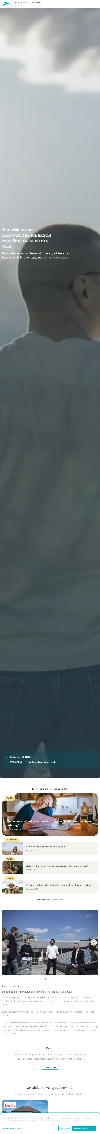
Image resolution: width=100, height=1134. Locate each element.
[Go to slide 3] (50, 979)
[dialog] (50, 1123)
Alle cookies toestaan (84, 1128)
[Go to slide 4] (52, 979)
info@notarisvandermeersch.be (42, 762)
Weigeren (65, 1128)
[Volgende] (94, 942)
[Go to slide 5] (54, 979)
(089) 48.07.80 (15, 762)
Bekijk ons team (50, 1067)
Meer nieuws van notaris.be (49, 899)
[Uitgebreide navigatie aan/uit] (95, 4)
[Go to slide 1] (45, 979)
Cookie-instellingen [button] (12, 1128)
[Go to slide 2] (47, 979)
